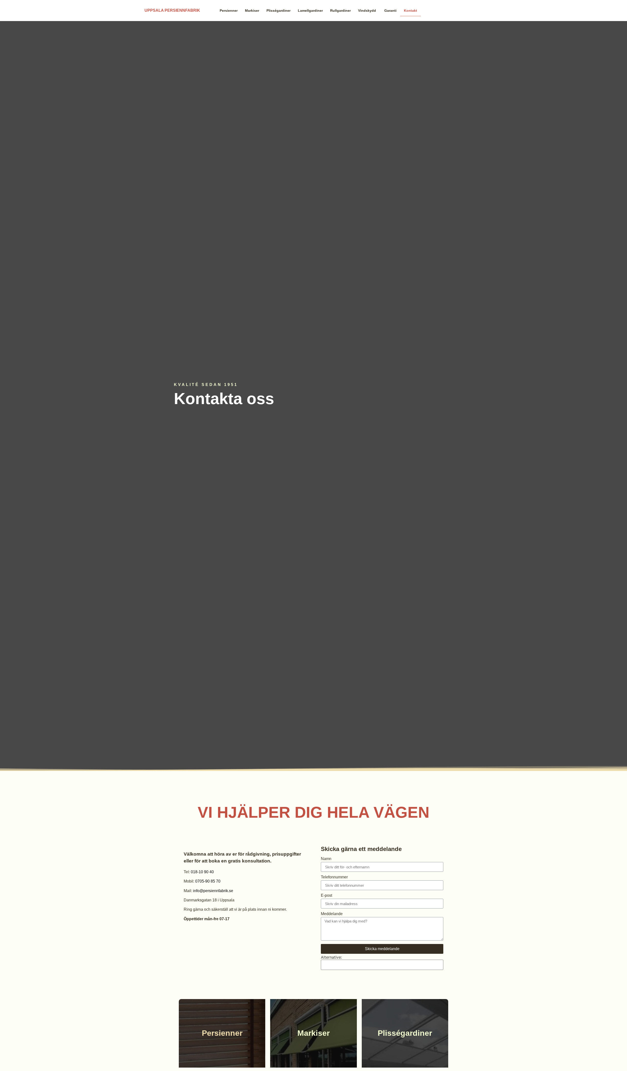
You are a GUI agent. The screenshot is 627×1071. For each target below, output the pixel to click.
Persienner (229, 10)
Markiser (252, 10)
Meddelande (332, 914)
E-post (326, 895)
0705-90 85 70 (207, 881)
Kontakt (410, 10)
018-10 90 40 (202, 872)
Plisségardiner (278, 10)
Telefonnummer (334, 877)
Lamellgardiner (310, 10)
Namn (326, 859)
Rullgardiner (340, 10)
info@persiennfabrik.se (213, 891)
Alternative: (331, 957)
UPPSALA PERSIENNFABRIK (172, 10)
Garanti (390, 10)
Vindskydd (367, 10)
